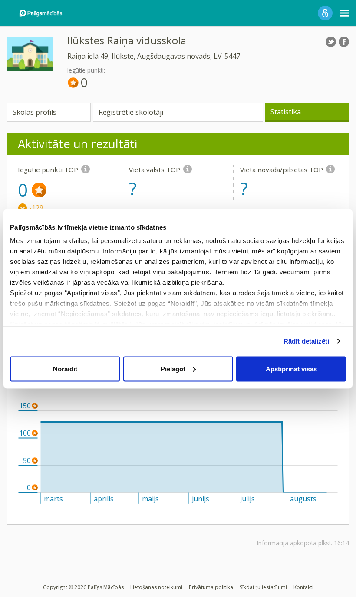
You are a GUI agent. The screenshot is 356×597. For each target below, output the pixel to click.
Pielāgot (173, 368)
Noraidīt (65, 368)
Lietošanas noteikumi (156, 587)
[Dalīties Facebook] (344, 42)
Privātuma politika (211, 587)
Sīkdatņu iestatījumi (263, 587)
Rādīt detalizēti (306, 341)
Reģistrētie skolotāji (131, 112)
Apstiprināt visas (291, 368)
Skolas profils (34, 112)
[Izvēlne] (344, 13)
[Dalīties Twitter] (331, 42)
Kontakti (303, 587)
